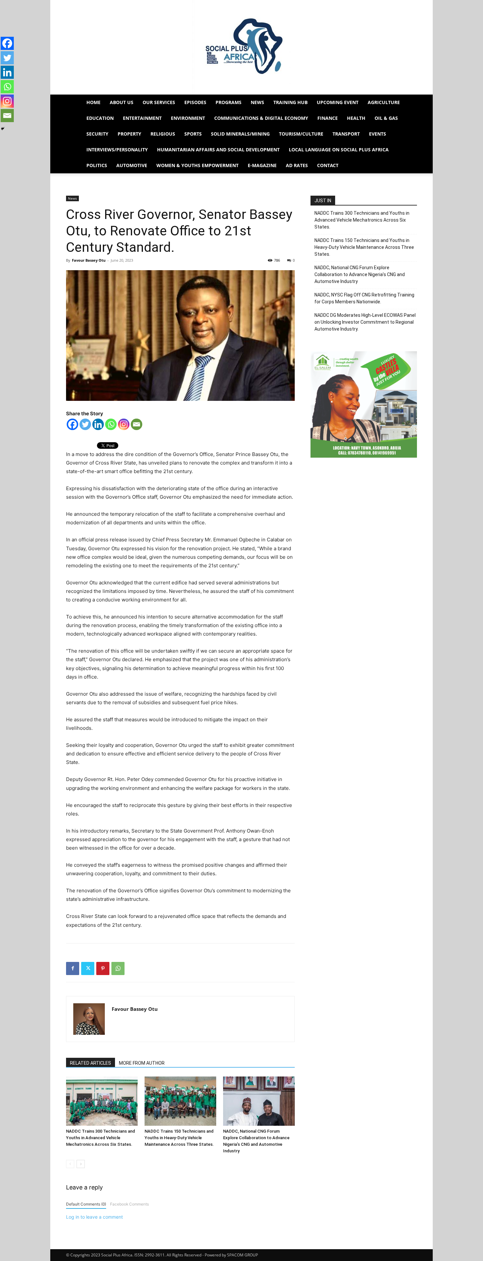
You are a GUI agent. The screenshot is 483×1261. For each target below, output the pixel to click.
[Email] (136, 424)
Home (93, 102)
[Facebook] (72, 424)
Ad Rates (297, 165)
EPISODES (195, 102)
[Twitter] (85, 424)
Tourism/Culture (301, 134)
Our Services (159, 102)
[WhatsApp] (118, 968)
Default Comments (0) (86, 1204)
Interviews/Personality (117, 149)
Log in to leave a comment (94, 1217)
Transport (346, 134)
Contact (327, 165)
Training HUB (290, 102)
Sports (193, 134)
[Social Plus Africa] (241, 47)
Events (377, 134)
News (257, 102)
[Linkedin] (98, 424)
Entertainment (142, 118)
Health (356, 118)
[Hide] (2, 128)
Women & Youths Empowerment (197, 165)
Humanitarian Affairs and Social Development (218, 149)
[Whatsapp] (111, 424)
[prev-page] (70, 1164)
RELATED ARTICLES (90, 1063)
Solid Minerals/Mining (240, 134)
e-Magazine (262, 165)
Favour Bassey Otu (88, 260)
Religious (162, 134)
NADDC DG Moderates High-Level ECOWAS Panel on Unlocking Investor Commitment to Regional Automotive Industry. (365, 322)
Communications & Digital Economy (261, 118)
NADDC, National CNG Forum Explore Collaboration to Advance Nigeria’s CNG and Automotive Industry (359, 274)
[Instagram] (123, 424)
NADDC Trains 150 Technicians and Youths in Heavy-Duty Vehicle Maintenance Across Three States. (179, 1138)
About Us (121, 102)
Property (129, 134)
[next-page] (81, 1164)
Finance (327, 118)
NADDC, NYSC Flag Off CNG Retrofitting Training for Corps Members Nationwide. (364, 298)
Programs (229, 102)
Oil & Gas (386, 118)
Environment (188, 118)
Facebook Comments (129, 1204)
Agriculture (384, 102)
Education (100, 118)
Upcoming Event (337, 102)
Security (97, 134)
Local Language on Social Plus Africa (339, 149)
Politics (96, 165)
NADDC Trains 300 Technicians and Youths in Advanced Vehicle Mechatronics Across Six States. (100, 1138)
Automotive (131, 165)
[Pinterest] (102, 968)
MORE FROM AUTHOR (142, 1063)
